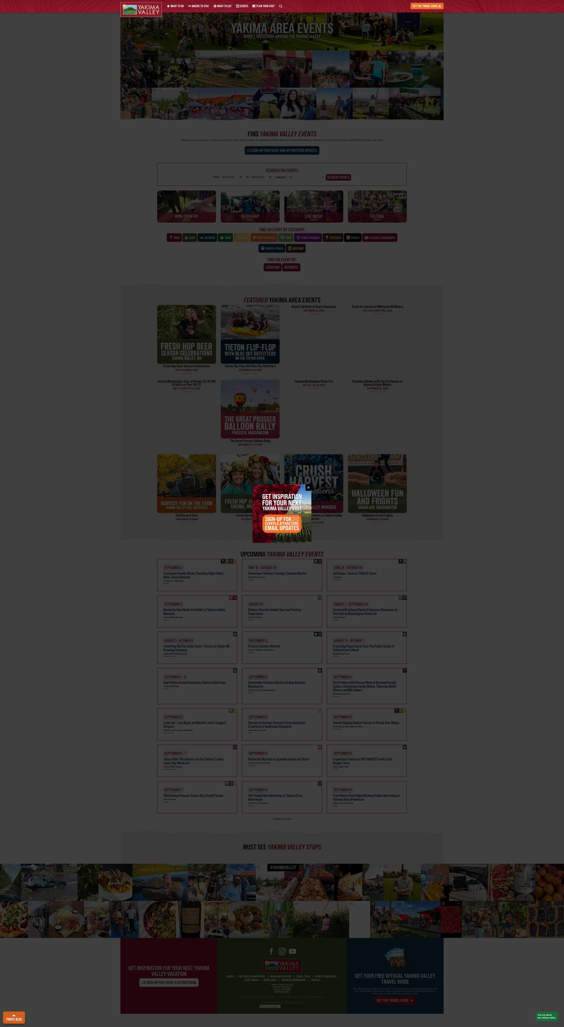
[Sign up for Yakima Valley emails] (282, 513)
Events (243, 6)
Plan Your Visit (265, 6)
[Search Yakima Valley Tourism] (280, 6)
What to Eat (224, 6)
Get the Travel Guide (425, 6)
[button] (546, 1016)
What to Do (177, 6)
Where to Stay (200, 6)
